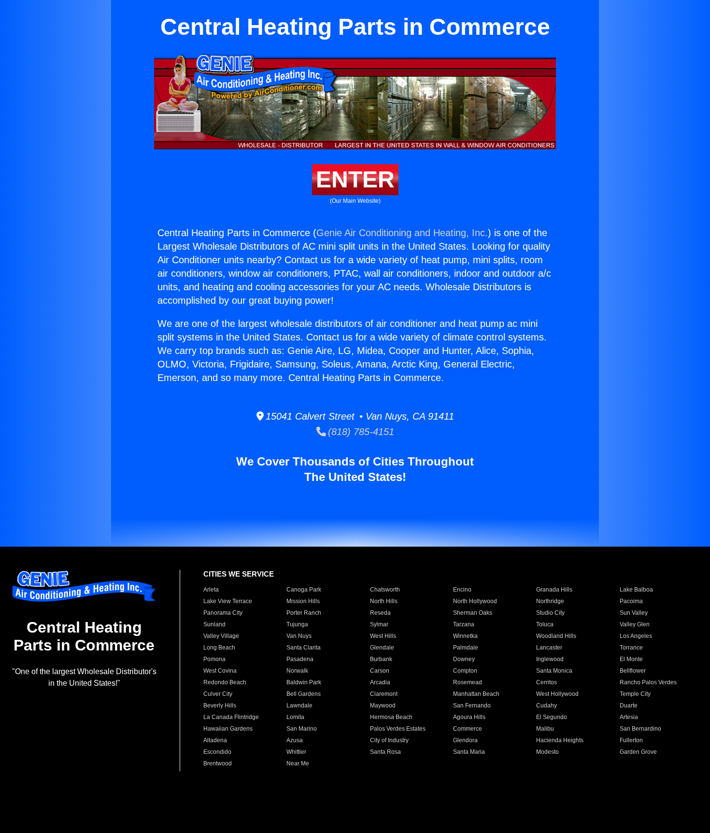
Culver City (217, 694)
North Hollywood (475, 601)
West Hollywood (557, 694)
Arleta (211, 589)
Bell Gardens (303, 694)
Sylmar (379, 624)
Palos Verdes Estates (398, 728)
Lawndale (299, 705)
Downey (464, 659)
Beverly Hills (219, 705)
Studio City (550, 612)
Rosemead (467, 682)
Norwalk (297, 670)
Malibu (545, 728)
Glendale (382, 647)
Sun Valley (634, 612)
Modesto (547, 751)
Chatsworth (385, 589)
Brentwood (217, 763)
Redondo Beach (224, 682)
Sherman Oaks (472, 612)
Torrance (631, 647)
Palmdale (465, 647)
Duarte (629, 705)
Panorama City (222, 612)
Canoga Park (303, 589)
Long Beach (219, 647)
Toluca (545, 624)
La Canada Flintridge (231, 717)
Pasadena (299, 659)
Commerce (467, 728)
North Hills (384, 601)
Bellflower (633, 670)
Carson (379, 670)
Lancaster (549, 647)
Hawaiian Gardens (228, 728)
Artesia (629, 717)
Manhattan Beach (476, 694)
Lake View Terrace (227, 601)
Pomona (214, 659)
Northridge (550, 601)
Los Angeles (636, 636)
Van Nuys (299, 636)
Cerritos (546, 682)
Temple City (635, 694)
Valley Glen (635, 624)
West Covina (220, 670)
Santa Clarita (303, 647)
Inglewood (550, 659)
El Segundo (551, 717)
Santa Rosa (385, 751)
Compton (465, 670)
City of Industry (389, 740)
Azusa (294, 740)
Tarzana (463, 624)
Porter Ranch (303, 612)
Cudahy (546, 705)
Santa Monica (554, 670)
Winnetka (465, 636)
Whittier (296, 751)
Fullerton (631, 740)
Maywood (383, 705)
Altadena (215, 740)
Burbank (381, 659)
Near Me (297, 763)
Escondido (217, 751)
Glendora (465, 740)
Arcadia (380, 682)
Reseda (380, 612)
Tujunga (297, 624)
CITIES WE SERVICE (238, 574)
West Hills (383, 636)
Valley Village (221, 636)
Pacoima (631, 601)
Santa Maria (469, 751)
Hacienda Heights (559, 740)
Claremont (384, 694)
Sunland (214, 624)
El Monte (631, 659)
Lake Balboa (636, 589)
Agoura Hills (469, 717)
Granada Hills (554, 589)
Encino (462, 589)
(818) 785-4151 (360, 431)
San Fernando (472, 705)
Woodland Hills (556, 636)
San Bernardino (640, 728)
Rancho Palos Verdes (648, 682)
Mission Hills (303, 601)
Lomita (295, 717)
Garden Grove (638, 751)
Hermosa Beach (391, 717)
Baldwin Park (303, 682)
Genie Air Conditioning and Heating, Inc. (402, 232)
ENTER (355, 179)
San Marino (301, 728)
